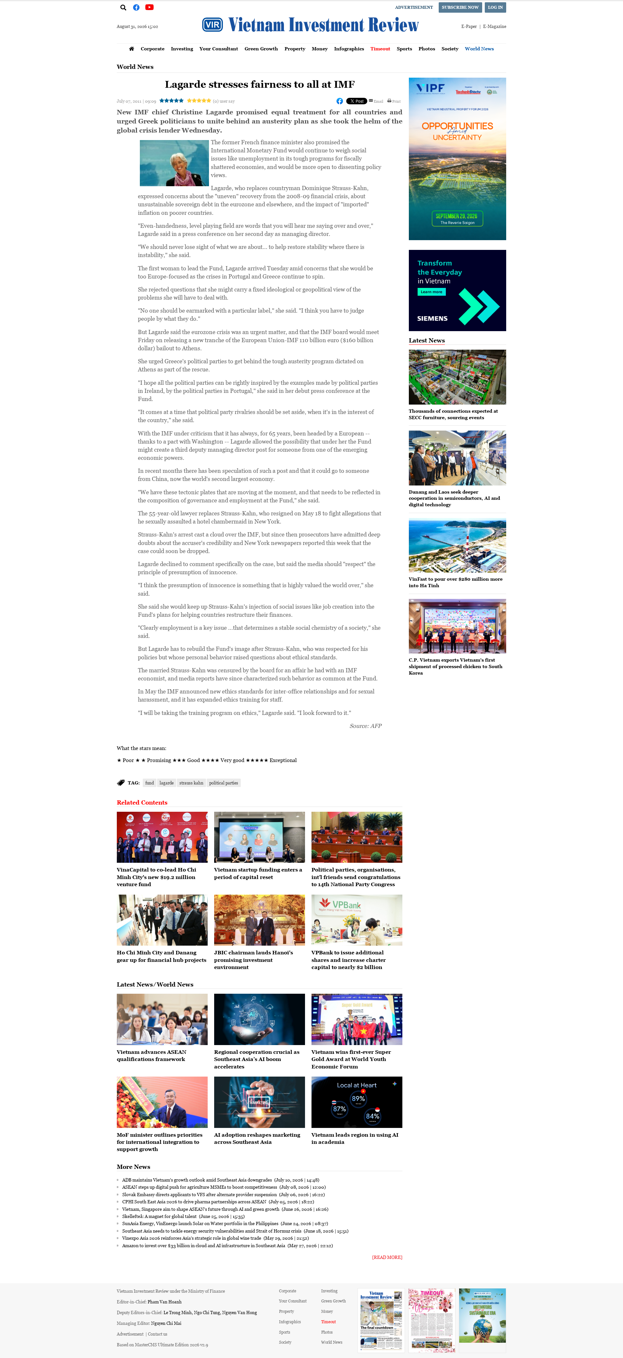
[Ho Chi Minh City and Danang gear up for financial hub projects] (162, 920)
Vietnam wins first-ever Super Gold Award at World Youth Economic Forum (351, 1059)
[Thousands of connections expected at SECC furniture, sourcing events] (457, 377)
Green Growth (261, 48)
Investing (182, 48)
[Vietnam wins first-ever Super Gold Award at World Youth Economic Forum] (357, 1019)
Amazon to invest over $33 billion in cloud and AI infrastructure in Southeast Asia (204, 1245)
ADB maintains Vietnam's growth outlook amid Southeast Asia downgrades (197, 1179)
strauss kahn (191, 783)
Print (396, 101)
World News (479, 48)
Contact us (157, 1334)
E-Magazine (494, 26)
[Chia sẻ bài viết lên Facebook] (339, 101)
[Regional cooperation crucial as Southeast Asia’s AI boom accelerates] (259, 1019)
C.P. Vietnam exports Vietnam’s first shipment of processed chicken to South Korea (456, 666)
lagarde (167, 783)
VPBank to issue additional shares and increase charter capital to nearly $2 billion (349, 960)
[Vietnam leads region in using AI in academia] (357, 1102)
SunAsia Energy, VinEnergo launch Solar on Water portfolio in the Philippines (200, 1223)
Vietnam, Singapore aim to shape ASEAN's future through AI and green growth (201, 1209)
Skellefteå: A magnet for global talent (160, 1216)
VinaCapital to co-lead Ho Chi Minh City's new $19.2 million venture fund (156, 877)
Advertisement (414, 7)
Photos (427, 48)
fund (149, 783)
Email (378, 101)
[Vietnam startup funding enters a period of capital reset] (259, 837)
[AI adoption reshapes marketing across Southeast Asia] (259, 1102)
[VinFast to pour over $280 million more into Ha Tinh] (457, 545)
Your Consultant (219, 48)
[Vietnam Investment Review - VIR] (311, 41)
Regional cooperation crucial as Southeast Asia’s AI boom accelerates (256, 1059)
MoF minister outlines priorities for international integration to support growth (159, 1142)
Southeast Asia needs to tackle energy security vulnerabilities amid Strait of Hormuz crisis (212, 1230)
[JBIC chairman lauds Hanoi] (259, 920)
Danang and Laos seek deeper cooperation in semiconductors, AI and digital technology (454, 498)
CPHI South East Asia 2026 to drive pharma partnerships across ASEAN (194, 1201)
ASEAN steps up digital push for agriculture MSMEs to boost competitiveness (200, 1186)
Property (295, 48)
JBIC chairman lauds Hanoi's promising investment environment (253, 960)
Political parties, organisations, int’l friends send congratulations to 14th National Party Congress (356, 877)
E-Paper (469, 26)
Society (450, 48)
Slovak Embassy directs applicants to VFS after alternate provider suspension (200, 1194)
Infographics (349, 48)
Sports (404, 48)
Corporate (153, 48)
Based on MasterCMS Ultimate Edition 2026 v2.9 (162, 1344)
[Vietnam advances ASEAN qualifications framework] (162, 1019)
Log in (495, 7)
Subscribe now (460, 7)
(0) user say (224, 101)
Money (320, 48)
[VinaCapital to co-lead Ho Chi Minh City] (162, 837)
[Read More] (387, 1257)
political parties (223, 783)
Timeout (380, 48)
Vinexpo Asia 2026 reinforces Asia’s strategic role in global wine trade (192, 1238)
